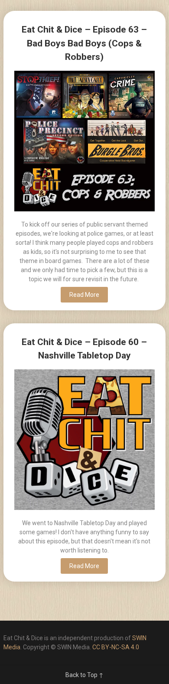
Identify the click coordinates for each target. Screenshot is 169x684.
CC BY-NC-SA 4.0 (115, 647)
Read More (84, 294)
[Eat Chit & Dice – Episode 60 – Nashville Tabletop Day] (84, 440)
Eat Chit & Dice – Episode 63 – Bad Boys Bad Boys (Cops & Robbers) (84, 43)
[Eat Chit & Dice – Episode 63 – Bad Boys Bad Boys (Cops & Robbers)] (84, 142)
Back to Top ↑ (84, 674)
